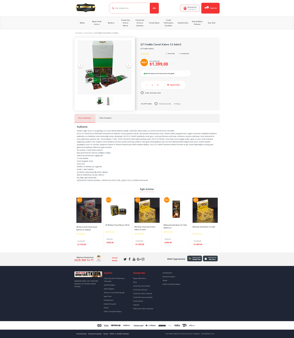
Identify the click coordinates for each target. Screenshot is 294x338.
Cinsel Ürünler (138, 301)
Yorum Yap (171, 53)
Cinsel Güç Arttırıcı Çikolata (142, 294)
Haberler (136, 305)
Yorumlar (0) (184, 53)
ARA (154, 8)
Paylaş (178, 104)
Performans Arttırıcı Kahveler (143, 309)
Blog (135, 282)
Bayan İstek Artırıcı (139, 278)
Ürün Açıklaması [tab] (84, 118)
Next (129, 65)
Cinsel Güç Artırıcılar (140, 290)
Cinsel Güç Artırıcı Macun (141, 286)
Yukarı (287, 333)
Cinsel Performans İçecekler (143, 297)
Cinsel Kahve (88, 33)
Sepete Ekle (175, 85)
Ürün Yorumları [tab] (105, 118)
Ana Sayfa (78, 33)
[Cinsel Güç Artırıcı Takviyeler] (85, 12)
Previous (80, 65)
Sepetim (212, 8)
